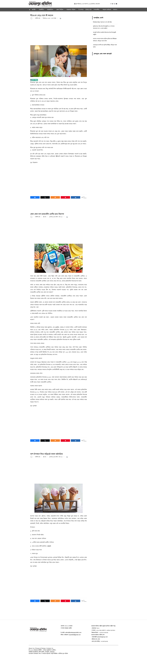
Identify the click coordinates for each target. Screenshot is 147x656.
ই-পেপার (81, 9)
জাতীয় (34, 9)
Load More (58, 614)
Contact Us (50, 648)
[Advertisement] (58, 32)
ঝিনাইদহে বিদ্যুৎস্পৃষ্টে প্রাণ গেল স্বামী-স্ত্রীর (102, 22)
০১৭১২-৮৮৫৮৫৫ (103, 632)
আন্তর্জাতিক (50, 9)
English (88, 9)
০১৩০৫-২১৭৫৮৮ (110, 630)
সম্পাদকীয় (96, 9)
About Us (31, 648)
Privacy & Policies (40, 648)
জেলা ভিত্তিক (59, 9)
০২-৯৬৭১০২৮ (104, 641)
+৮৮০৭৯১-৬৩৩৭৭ (101, 630)
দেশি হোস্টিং (41, 652)
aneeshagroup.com (102, 637)
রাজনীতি (41, 9)
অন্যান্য (115, 9)
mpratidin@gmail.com (75, 635)
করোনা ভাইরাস (107, 9)
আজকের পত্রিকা (71, 9)
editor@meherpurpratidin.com (73, 632)
